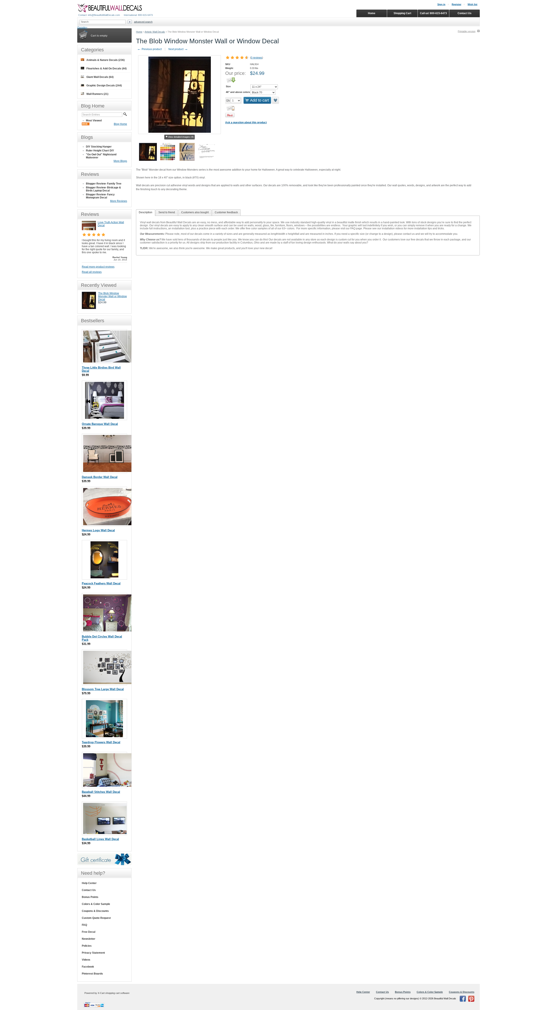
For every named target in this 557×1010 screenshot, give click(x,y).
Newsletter (88, 938)
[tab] (145, 212)
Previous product (149, 49)
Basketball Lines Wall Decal (100, 839)
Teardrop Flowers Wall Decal (101, 742)
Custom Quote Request (96, 917)
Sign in (441, 4)
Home (139, 31)
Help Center (89, 883)
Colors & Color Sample (96, 904)
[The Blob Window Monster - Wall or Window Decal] (89, 308)
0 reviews (256, 57)
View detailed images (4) (181, 137)
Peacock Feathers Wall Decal (101, 583)
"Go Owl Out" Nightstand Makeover (101, 156)
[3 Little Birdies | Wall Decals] (108, 361)
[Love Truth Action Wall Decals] (89, 229)
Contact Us (89, 890)
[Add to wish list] (275, 100)
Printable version (466, 31)
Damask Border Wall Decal (99, 477)
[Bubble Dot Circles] (108, 630)
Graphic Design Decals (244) (104, 85)
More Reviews (118, 201)
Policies (87, 945)
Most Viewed (94, 120)
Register (456, 4)
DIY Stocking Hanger (99, 146)
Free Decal (88, 931)
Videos (86, 959)
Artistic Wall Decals (155, 31)
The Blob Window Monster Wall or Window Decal (112, 296)
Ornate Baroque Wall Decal (100, 424)
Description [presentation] (145, 212)
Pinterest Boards (92, 973)
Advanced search (143, 21)
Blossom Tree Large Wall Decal (103, 689)
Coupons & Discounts (95, 911)
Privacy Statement (93, 952)
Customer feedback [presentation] (226, 212)
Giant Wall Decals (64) (100, 77)
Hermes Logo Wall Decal (98, 530)
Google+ (82, 27)
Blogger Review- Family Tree (103, 183)
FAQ (84, 924)
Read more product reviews (98, 266)
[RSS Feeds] (85, 124)
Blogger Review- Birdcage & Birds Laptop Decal (103, 189)
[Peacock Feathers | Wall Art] (104, 577)
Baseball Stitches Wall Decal (101, 792)
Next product (178, 49)
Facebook (88, 966)
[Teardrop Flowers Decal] (104, 736)
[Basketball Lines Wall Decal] (105, 833)
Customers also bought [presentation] (195, 212)
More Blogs (120, 161)
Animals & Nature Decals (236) (105, 60)
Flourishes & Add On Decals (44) (106, 68)
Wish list (472, 4)
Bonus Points (90, 897)
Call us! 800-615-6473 (433, 13)
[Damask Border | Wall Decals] (108, 471)
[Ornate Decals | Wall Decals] (104, 417)
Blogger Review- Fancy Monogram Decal (100, 196)
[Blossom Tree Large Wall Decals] (108, 683)
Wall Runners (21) (97, 94)
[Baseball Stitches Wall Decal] (108, 785)
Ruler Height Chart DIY (100, 150)
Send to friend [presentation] (166, 212)
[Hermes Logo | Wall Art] (108, 524)
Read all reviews (92, 271)
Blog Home (120, 124)
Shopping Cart (402, 13)
